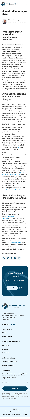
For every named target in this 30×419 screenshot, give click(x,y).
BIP (19, 147)
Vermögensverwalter (14, 242)
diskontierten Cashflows (14, 190)
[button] (26, 3)
